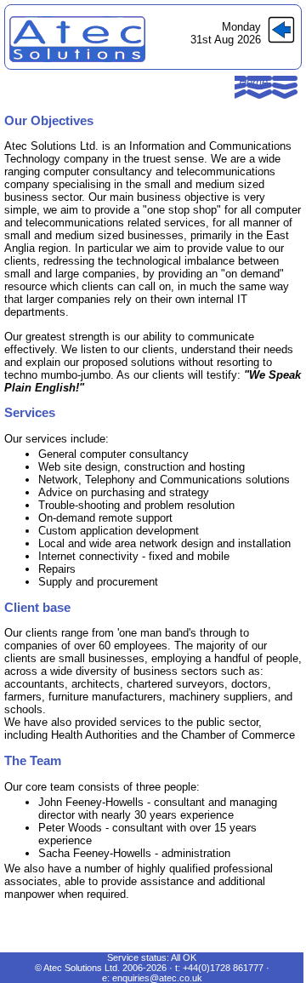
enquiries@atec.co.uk (157, 978)
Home (253, 82)
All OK (183, 957)
